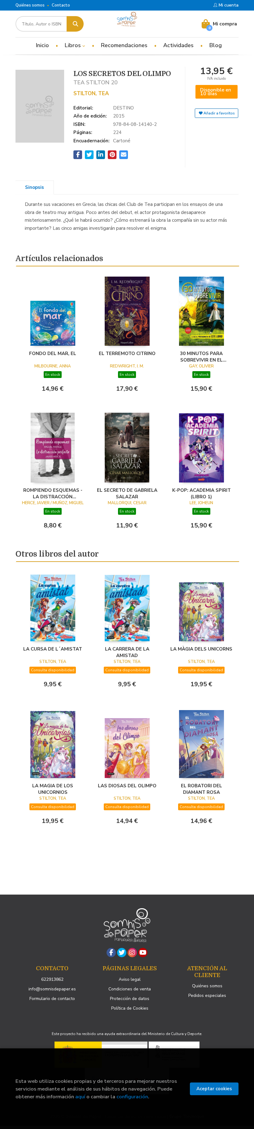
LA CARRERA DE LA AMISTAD (127, 652)
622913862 (52, 979)
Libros (73, 45)
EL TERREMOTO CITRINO (127, 353)
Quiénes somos (30, 5)
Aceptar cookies (214, 1089)
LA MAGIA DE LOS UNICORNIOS (52, 789)
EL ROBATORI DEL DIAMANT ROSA (201, 789)
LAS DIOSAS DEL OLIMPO (127, 786)
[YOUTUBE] (142, 952)
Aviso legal (130, 979)
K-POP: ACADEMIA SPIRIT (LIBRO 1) (201, 493)
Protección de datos (129, 999)
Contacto (61, 5)
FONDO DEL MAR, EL (52, 353)
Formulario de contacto (52, 999)
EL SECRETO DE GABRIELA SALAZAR (127, 493)
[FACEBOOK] (111, 952)
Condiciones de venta (129, 989)
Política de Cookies (129, 1008)
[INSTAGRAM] (132, 952)
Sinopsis (34, 187)
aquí (80, 1096)
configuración (132, 1096)
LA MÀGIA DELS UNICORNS (201, 649)
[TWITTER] (121, 952)
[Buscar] (75, 24)
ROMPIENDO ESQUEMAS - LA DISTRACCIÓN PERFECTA (52, 493)
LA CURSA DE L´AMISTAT (52, 649)
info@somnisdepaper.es (52, 989)
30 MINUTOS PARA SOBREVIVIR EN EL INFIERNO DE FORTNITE (201, 356)
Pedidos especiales (207, 995)
